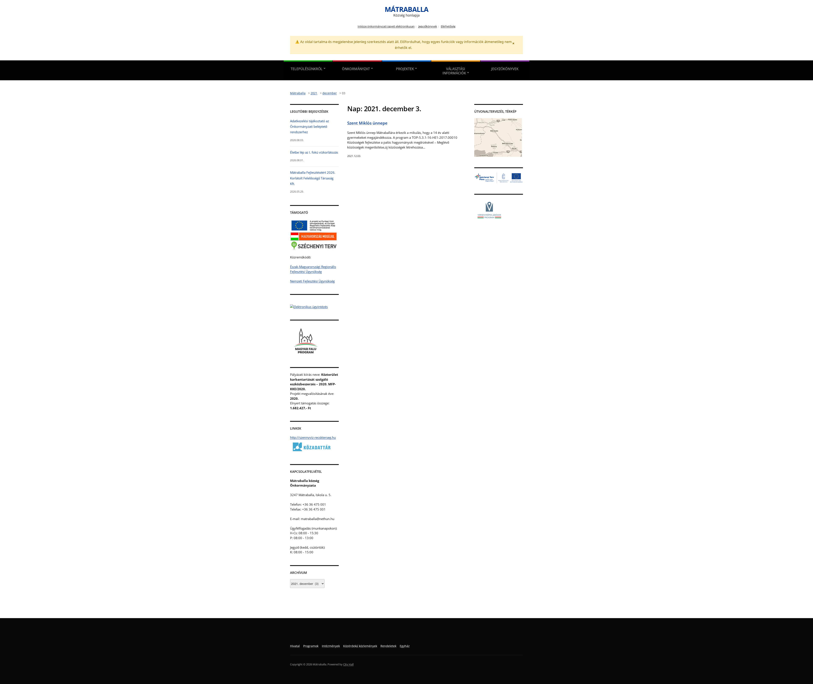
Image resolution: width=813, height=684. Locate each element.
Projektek (405, 69)
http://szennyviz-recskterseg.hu (313, 437)
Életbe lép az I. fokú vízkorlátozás (314, 152)
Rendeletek (388, 646)
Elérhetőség (448, 26)
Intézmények (331, 646)
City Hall (348, 664)
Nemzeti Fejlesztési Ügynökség (312, 281)
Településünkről (306, 69)
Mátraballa (406, 9)
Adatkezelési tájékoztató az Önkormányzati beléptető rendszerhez (309, 126)
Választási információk (454, 71)
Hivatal (295, 646)
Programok (310, 646)
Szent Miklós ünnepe (367, 123)
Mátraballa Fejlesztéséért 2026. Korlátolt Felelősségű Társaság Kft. (312, 178)
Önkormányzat (356, 69)
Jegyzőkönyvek (427, 26)
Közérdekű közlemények (360, 646)
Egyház (405, 646)
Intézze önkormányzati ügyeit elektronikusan (386, 26)
